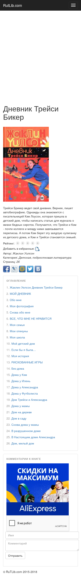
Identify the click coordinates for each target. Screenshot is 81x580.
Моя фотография (22, 306)
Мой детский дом (23, 343)
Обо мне (16, 300)
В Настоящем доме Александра (33, 437)
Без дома (17, 368)
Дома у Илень (20, 381)
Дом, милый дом (22, 443)
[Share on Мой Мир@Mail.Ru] (22, 269)
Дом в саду (18, 418)
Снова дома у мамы (25, 424)
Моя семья (17, 325)
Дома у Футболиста (24, 393)
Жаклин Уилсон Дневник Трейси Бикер (36, 287)
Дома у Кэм (19, 375)
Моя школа (17, 337)
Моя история (20, 356)
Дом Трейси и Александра (29, 399)
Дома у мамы (20, 406)
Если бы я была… (23, 350)
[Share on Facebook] (6, 269)
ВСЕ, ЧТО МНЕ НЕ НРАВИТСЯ (31, 318)
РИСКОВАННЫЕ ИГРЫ (27, 362)
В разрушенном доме (26, 431)
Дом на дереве (21, 412)
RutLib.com (12, 5)
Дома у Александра (24, 387)
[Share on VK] (38, 269)
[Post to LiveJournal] (14, 269)
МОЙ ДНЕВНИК (20, 293)
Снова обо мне (20, 312)
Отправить (15, 555)
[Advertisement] (40, 55)
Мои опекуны (19, 331)
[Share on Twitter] (30, 269)
